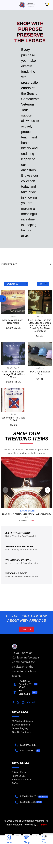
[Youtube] (28, 702)
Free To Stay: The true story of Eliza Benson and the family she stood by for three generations (39, 325)
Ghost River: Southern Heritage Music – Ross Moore (13, 374)
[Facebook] (13, 702)
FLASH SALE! (13, 368)
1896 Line (39, 368)
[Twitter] (18, 702)
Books (13, 316)
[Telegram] (33, 702)
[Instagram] (23, 702)
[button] (5, 5)
